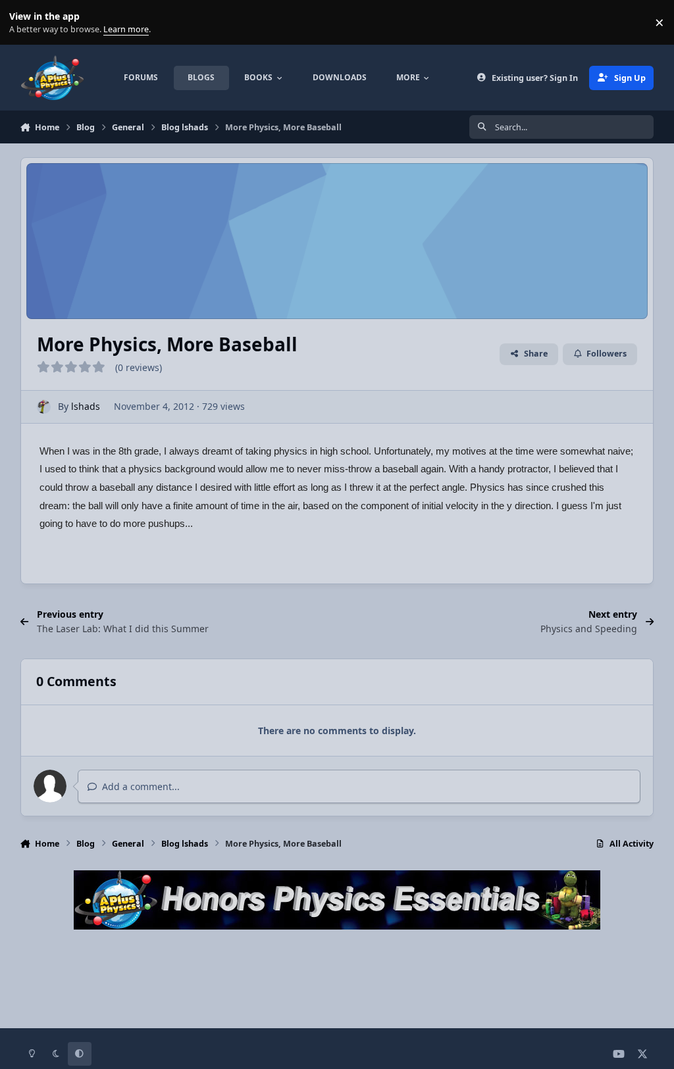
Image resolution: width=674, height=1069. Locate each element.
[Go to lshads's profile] (44, 407)
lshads (85, 406)
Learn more (25, 22)
